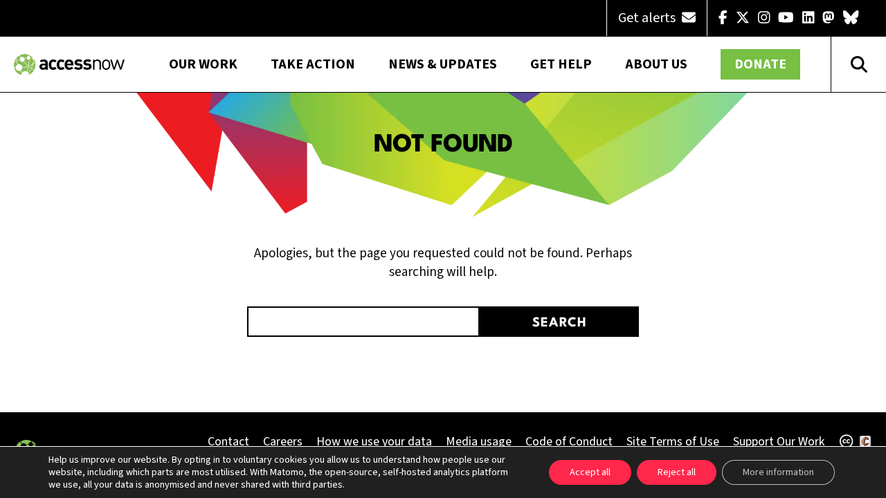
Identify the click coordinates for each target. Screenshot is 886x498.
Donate (760, 64)
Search (559, 323)
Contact (228, 441)
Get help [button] (561, 64)
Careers (282, 441)
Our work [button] (203, 64)
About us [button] (656, 64)
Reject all (677, 472)
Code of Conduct (569, 441)
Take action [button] (313, 64)
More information (778, 472)
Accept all (590, 472)
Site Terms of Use (672, 441)
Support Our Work (778, 441)
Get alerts (648, 18)
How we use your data (374, 441)
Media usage (479, 441)
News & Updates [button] (442, 64)
